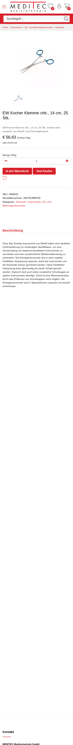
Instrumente (16, 27)
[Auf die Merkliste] (5, 178)
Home (5, 27)
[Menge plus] (67, 161)
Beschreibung (13, 230)
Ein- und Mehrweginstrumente (39, 27)
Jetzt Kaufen (44, 171)
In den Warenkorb (17, 171)
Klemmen (60, 27)
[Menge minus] (6, 161)
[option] (36, 61)
